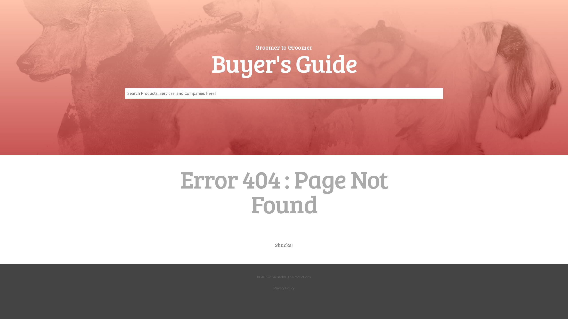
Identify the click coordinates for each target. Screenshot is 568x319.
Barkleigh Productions (294, 277)
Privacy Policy (284, 288)
